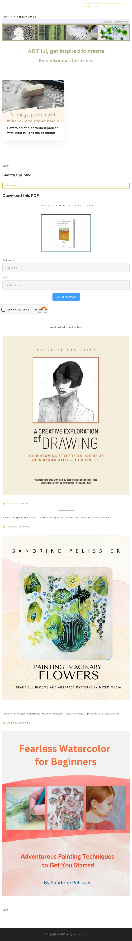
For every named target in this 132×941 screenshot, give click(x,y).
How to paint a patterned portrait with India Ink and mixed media (33, 131)
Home (5, 17)
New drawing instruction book (66, 327)
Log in (5, 166)
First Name (8, 260)
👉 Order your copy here (16, 503)
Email (5, 277)
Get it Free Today (66, 297)
